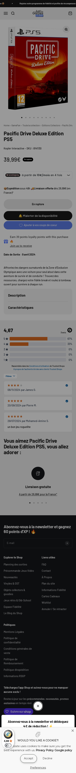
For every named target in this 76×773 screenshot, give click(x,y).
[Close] (73, 730)
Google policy (63, 750)
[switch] (8, 745)
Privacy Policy (45, 750)
